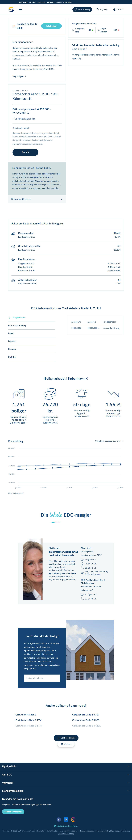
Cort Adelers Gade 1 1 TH (28, 726)
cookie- (75, 831)
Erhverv (32, 2)
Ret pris (25, 152)
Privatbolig (23, 2)
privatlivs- (67, 831)
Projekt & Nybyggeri (64, 2)
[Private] (11, 9)
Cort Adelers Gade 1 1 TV (28, 720)
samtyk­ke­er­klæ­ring (66, 833)
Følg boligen (51, 26)
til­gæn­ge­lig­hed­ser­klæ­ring (120, 831)
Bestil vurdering (84, 9)
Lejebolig (50, 2)
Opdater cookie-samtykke (67, 826)
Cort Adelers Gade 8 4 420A (86, 726)
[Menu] (21, 9)
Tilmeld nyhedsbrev (13, 812)
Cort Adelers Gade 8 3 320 (85, 720)
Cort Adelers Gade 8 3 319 (85, 715)
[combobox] (42, 678)
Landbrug (41, 2)
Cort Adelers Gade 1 (25, 715)
